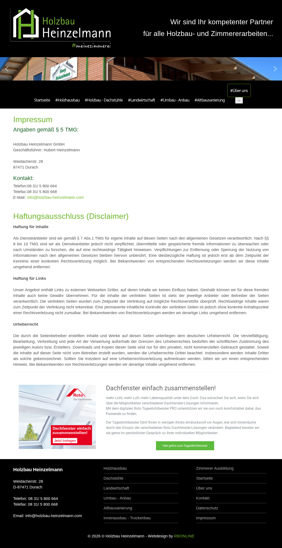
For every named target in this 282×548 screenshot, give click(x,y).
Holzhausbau (115, 468)
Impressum (206, 518)
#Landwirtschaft (141, 100)
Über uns (204, 488)
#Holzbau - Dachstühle (104, 100)
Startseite (42, 100)
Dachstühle (113, 478)
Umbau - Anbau (117, 498)
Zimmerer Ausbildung (215, 468)
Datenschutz (207, 508)
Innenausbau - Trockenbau (127, 518)
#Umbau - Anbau (174, 100)
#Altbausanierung (210, 100)
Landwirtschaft (116, 488)
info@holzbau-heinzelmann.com (55, 197)
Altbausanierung (118, 508)
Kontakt (203, 498)
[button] (6, 68)
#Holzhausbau (67, 100)
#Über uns (239, 90)
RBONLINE (184, 536)
